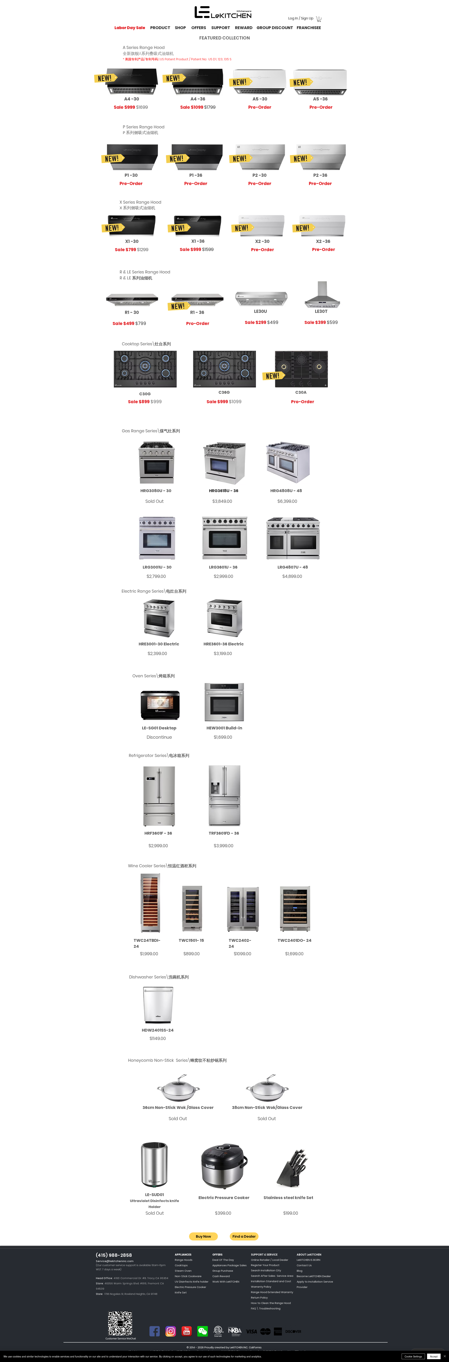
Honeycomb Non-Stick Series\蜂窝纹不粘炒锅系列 (177, 1060)
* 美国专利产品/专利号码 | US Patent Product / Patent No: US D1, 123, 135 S (177, 59)
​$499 (272, 322)
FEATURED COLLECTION (224, 38)
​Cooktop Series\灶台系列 (146, 344)
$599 (332, 322)
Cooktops (181, 1265)
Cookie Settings (413, 1356)
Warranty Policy (261, 1287)
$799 (140, 323)
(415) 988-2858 (114, 1255)
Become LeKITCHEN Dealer (314, 1276)
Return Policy (259, 1297)
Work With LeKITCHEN (225, 1281)
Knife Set (181, 1292)
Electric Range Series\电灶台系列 (154, 591)
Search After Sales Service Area (272, 1276)
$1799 (210, 107)
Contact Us (304, 1265)
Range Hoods (183, 1260)
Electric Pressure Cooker (190, 1287)
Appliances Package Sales (229, 1265)
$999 (156, 402)
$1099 (235, 402)
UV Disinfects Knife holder (191, 1281)
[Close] (445, 1356)
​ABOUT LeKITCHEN (309, 1254)
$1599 (208, 249)
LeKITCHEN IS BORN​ (308, 1260)
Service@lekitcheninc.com (115, 1261)
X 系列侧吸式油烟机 (137, 207)
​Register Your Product (265, 1265)
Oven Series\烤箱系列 (153, 676)
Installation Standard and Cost (271, 1281)
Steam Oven (183, 1271)
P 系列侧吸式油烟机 (140, 132)
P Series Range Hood (144, 127)
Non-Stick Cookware (188, 1276)
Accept (434, 1356)
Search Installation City (266, 1270)
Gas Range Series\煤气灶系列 (151, 431)
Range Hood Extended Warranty (272, 1292)
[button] (319, 19)
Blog (299, 1271)
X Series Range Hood (140, 202)
